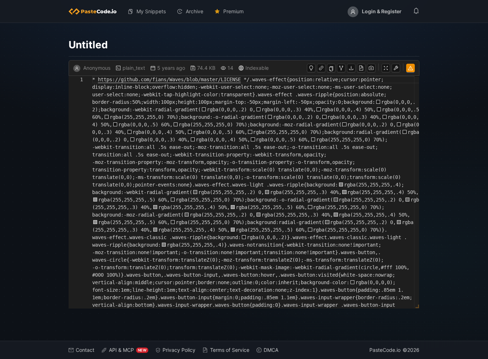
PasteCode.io (384, 350)
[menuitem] (95, 11)
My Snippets (151, 11)
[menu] (244, 11)
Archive (194, 11)
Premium (233, 11)
